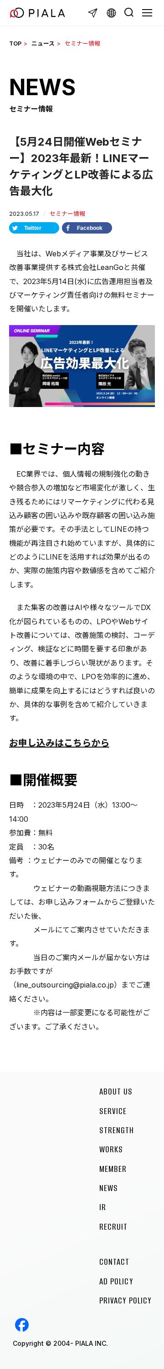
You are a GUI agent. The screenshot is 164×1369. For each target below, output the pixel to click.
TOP (15, 43)
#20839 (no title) (22, 1325)
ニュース (43, 43)
